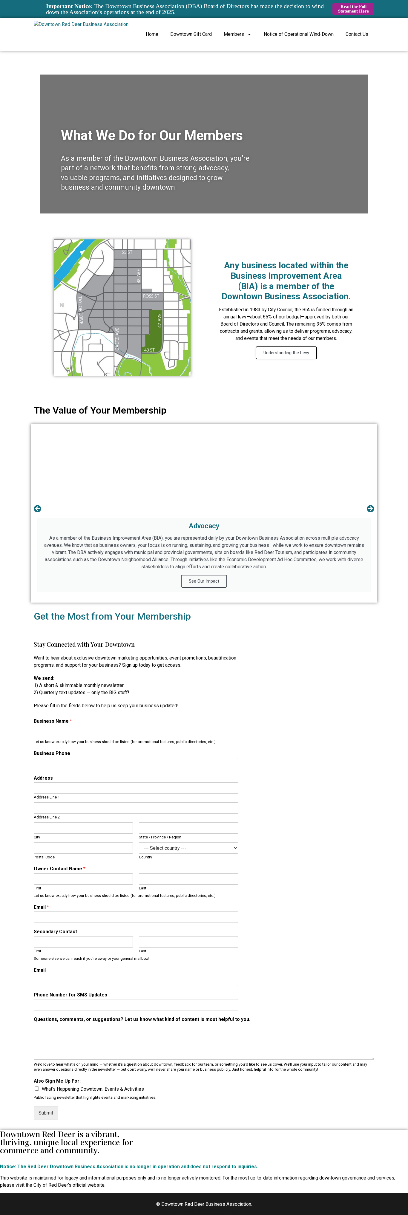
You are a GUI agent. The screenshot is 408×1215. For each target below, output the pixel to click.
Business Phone (52, 753)
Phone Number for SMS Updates (70, 995)
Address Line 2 (47, 817)
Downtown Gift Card (191, 34)
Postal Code (44, 857)
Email (41, 907)
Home (152, 34)
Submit (46, 1113)
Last (142, 888)
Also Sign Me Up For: (57, 1081)
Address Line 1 (47, 797)
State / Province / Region (160, 837)
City (37, 837)
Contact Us (357, 34)
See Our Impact (204, 581)
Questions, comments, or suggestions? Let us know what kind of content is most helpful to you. (142, 1019)
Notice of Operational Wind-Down (299, 34)
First (37, 888)
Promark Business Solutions (214, 1210)
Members (234, 34)
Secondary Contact (55, 931)
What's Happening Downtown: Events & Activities (93, 1089)
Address (43, 778)
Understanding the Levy (286, 352)
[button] (37, 509)
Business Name (53, 721)
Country (145, 857)
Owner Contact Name (59, 869)
